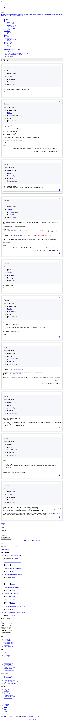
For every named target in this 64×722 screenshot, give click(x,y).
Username (3, 530)
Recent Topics (10, 33)
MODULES (8, 38)
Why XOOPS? (10, 24)
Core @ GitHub (8, 676)
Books (5, 652)
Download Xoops (8, 663)
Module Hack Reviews (6, 15)
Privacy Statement (11, 28)
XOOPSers (6, 645)
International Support (57, 14)
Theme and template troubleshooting (13, 54)
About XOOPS (11, 22)
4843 (13, 452)
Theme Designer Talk (17, 15)
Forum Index (5, 14)
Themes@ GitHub (8, 665)
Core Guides (7, 655)
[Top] (59, 93)
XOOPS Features (11, 25)
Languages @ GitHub (9, 667)
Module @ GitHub (11, 39)
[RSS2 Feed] (34, 716)
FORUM (7, 31)
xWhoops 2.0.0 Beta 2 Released (11, 593)
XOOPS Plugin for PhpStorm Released (13, 574)
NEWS (7, 35)
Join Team (6, 691)
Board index (7, 52)
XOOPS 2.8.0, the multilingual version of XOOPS (15, 606)
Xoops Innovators (8, 643)
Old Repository (10, 41)
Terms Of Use (10, 26)
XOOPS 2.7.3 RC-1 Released (10, 581)
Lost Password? (36, 540)
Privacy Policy (11, 716)
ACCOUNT (8, 43)
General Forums (13, 14)
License (9, 29)
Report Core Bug (8, 698)
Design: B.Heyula (32, 719)
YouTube (6, 708)
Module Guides (7, 657)
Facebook (6, 704)
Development (48, 14)
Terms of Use (4, 716)
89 (12, 82)
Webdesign (57, 380)
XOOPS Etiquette (8, 646)
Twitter (5, 711)
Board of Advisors (8, 642)
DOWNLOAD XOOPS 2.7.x (12, 49)
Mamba (16, 558)
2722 (13, 118)
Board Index (10, 32)
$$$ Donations (7, 689)
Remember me (6, 537)
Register (9, 46)
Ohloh (5, 709)
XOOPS (7, 21)
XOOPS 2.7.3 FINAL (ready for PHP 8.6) (13, 555)
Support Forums (8, 668)
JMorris (10, 113)
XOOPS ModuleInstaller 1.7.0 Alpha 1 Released (14, 612)
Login (8, 45)
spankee (10, 76)
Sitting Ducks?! (56, 381)
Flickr (5, 707)
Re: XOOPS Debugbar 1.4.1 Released (12, 562)
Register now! (27, 540)
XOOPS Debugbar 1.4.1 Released (11, 587)
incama (10, 356)
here (15, 375)
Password (3, 534)
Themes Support (41, 14)
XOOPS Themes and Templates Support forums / (16, 53)
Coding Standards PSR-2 (10, 683)
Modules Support (32, 14)
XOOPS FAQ (8, 42)
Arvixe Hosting (25, 716)
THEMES (7, 36)
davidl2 (10, 447)
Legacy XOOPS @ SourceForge (12, 682)
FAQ (5, 654)
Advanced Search (5, 549)
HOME (7, 19)
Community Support (22, 14)
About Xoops (7, 639)
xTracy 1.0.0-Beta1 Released (10, 599)
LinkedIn (6, 705)
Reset (9, 538)
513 (13, 361)
